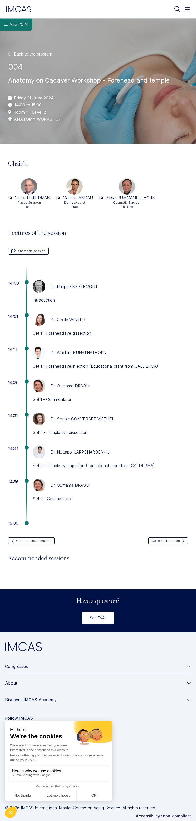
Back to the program (33, 54)
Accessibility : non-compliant (163, 815)
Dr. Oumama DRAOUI (70, 385)
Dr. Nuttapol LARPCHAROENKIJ (80, 452)
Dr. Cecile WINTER (68, 319)
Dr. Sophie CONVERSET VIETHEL (82, 418)
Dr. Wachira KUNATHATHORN (78, 352)
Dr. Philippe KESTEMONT (74, 286)
